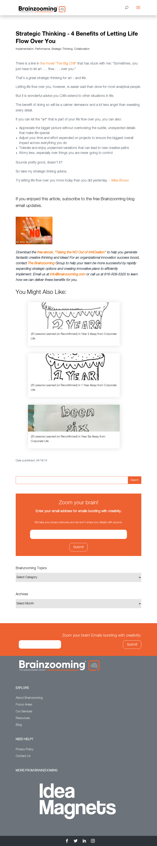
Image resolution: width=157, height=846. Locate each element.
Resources (23, 718)
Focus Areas (24, 704)
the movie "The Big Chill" (57, 63)
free (40, 252)
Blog (19, 725)
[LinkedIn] (84, 841)
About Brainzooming (29, 698)
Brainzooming (44, 263)
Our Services (24, 711)
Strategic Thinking (62, 49)
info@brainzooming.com (67, 274)
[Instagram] (93, 841)
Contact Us (23, 756)
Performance (42, 49)
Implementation (25, 49)
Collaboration (82, 49)
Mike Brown (120, 180)
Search (135, 480)
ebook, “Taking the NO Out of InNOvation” (74, 252)
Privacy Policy (24, 749)
